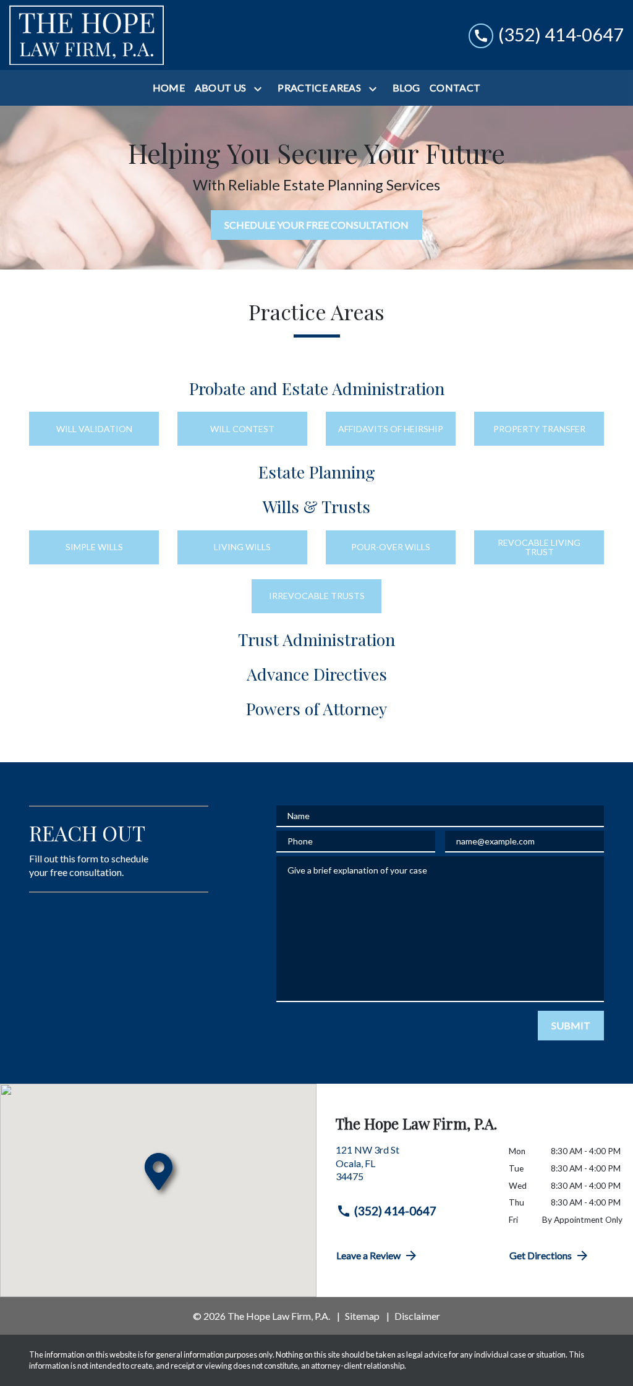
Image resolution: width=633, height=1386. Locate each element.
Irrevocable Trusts (317, 595)
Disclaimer (417, 1316)
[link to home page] (86, 35)
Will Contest (242, 428)
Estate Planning (316, 472)
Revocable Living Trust (539, 547)
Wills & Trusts (316, 506)
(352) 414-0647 (395, 1211)
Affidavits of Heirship (390, 428)
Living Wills (242, 547)
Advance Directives (317, 674)
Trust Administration (316, 639)
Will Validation (94, 428)
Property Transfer (539, 428)
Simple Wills (94, 547)
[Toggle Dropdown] (260, 88)
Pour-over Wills (390, 547)
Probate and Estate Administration (316, 388)
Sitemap (362, 1316)
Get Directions (540, 1255)
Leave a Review (368, 1255)
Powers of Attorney (316, 708)
